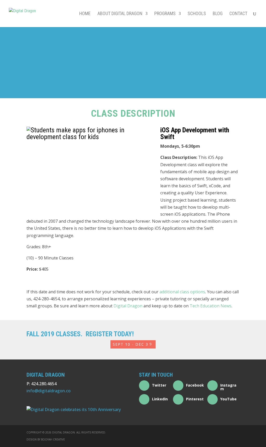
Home (85, 14)
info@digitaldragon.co (48, 391)
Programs (165, 14)
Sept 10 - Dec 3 (130, 344)
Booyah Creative (53, 439)
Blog (218, 14)
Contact (238, 14)
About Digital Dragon (119, 14)
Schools (197, 14)
